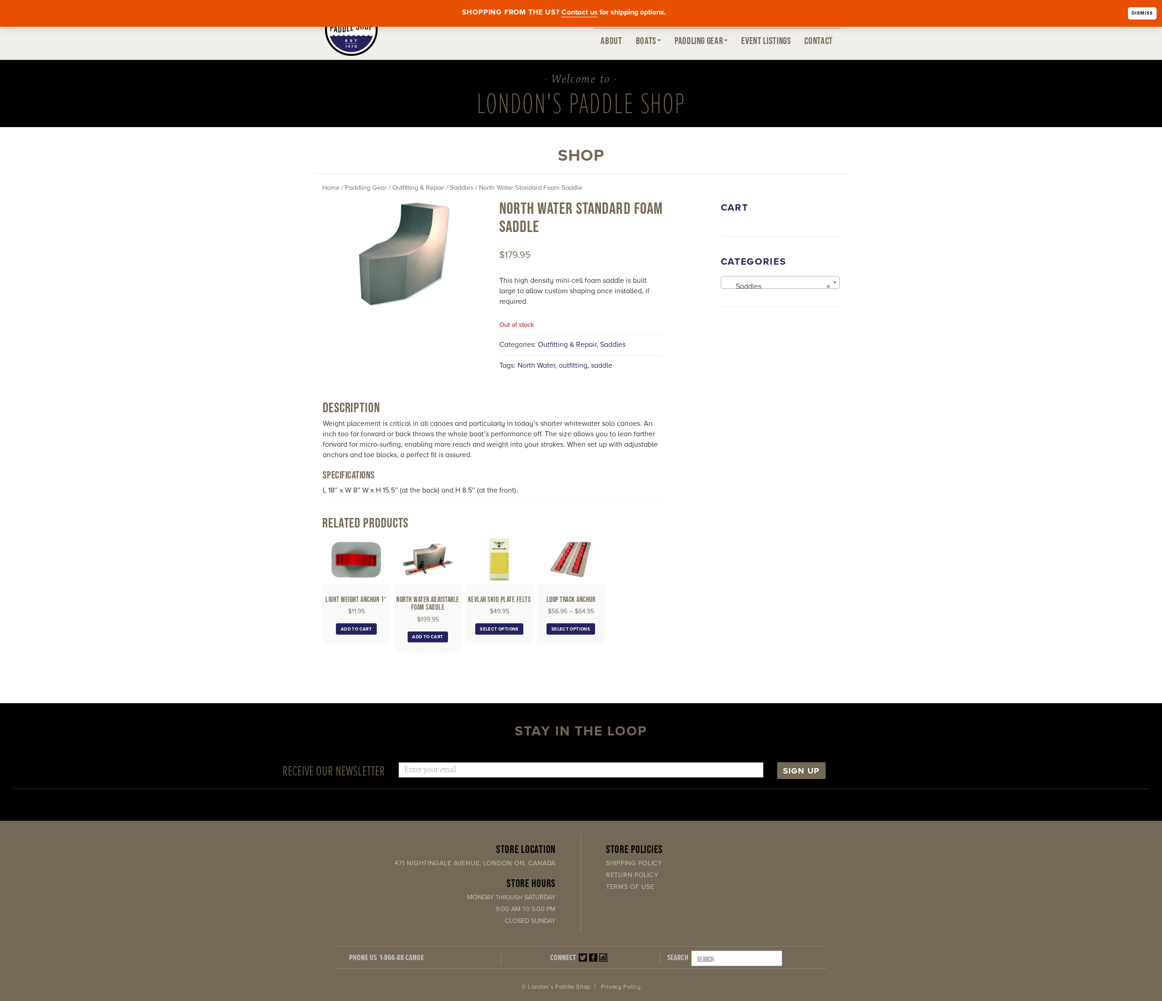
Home (331, 188)
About (611, 40)
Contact (818, 40)
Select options (499, 629)
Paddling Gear (699, 40)
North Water (536, 365)
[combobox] (780, 282)
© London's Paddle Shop (556, 987)
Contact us (579, 12)
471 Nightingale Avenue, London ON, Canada (475, 863)
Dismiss (1142, 13)
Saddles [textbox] (778, 286)
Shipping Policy (634, 863)
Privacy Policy (620, 987)
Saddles (461, 188)
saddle (601, 365)
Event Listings (766, 40)
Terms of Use (630, 887)
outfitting (573, 365)
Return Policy (632, 875)
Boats (646, 40)
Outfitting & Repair (418, 188)
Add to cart (356, 629)
